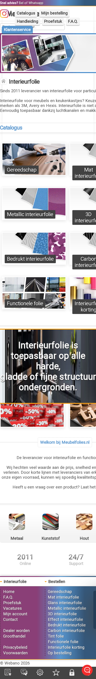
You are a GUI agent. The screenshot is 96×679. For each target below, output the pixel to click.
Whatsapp (36, 3)
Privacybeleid (15, 647)
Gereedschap (21, 170)
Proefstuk (53, 21)
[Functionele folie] (34, 308)
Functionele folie (25, 303)
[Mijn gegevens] (40, 674)
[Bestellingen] (8, 674)
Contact (10, 619)
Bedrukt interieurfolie (30, 259)
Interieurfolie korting (66, 647)
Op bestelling (59, 652)
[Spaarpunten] (56, 674)
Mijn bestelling (54, 13)
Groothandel (14, 636)
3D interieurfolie (62, 613)
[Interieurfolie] (3, 81)
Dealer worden (16, 630)
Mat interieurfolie (63, 597)
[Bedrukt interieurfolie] (34, 263)
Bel (21, 3)
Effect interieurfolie (65, 619)
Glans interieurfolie (65, 602)
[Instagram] (6, 16)
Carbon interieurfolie (66, 630)
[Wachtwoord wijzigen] (71, 674)
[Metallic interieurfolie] (34, 218)
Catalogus (26, 13)
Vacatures (12, 608)
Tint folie (56, 636)
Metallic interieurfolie (30, 214)
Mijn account (15, 613)
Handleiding (27, 21)
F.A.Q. (73, 21)
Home (9, 591)
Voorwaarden (15, 652)
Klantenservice (17, 29)
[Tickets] (24, 674)
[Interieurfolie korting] (32, 426)
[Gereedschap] (34, 174)
